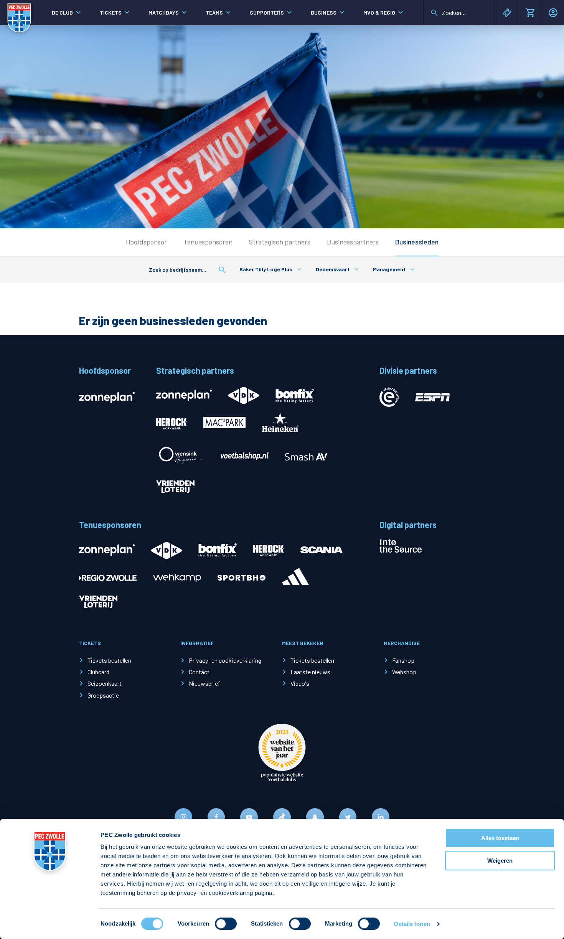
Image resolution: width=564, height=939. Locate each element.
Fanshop (403, 660)
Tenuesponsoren (208, 242)
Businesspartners (353, 242)
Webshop (404, 671)
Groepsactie (103, 695)
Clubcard (98, 671)
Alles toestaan (500, 838)
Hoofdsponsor (146, 242)
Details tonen (412, 924)
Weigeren (500, 860)
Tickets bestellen (109, 660)
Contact (199, 671)
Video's (299, 683)
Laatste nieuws (310, 671)
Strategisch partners (279, 242)
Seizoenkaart (104, 683)
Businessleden (417, 242)
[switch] (226, 924)
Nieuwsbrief (204, 683)
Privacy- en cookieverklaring (225, 660)
